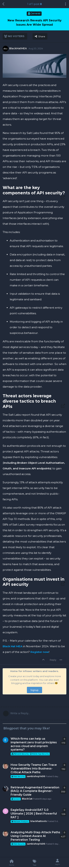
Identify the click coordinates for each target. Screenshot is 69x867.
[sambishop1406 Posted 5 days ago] (5, 766)
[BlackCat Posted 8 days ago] (5, 789)
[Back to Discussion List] (3, 4)
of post (33, 4)
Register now (39, 652)
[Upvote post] (44, 660)
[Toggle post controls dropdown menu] (61, 660)
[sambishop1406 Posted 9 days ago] (5, 833)
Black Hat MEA (12, 646)
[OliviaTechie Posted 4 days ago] (5, 740)
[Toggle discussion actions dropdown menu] (65, 4)
